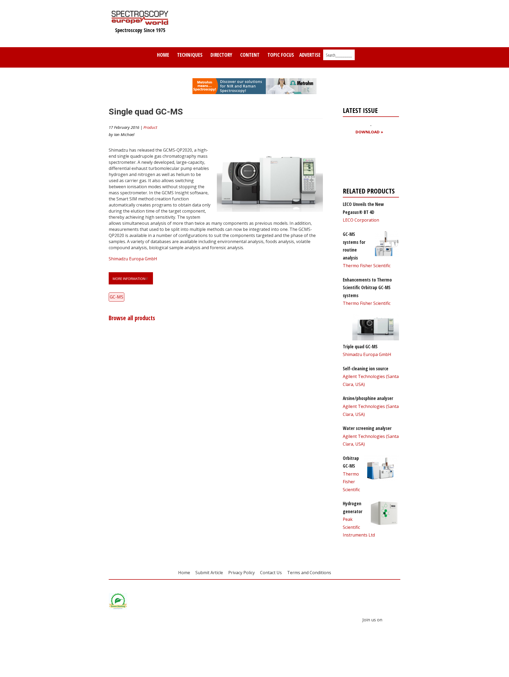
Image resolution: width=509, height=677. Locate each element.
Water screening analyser (367, 428)
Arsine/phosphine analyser (368, 398)
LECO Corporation (361, 220)
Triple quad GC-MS (360, 346)
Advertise (310, 54)
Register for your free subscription (368, 162)
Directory (221, 54)
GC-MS (116, 297)
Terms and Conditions (309, 572)
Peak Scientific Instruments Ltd (359, 527)
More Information (129, 278)
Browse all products (132, 318)
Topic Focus (280, 54)
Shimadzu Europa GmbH (133, 259)
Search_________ (339, 55)
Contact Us (271, 572)
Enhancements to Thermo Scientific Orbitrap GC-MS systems (367, 287)
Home (163, 54)
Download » (369, 132)
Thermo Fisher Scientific (366, 266)
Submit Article (209, 572)
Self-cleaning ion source (365, 368)
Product (150, 127)
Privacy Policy (241, 572)
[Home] (140, 22)
